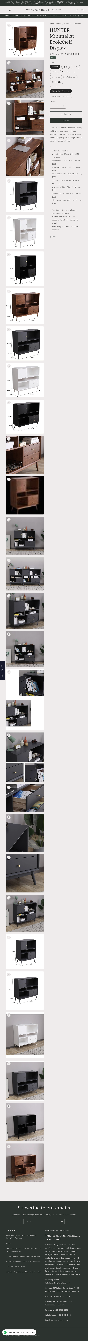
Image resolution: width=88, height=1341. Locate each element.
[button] (68, 16)
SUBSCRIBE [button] (58, 41)
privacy (44, 63)
